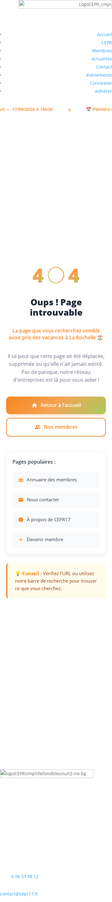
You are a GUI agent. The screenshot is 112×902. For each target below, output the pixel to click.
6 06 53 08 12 (25, 876)
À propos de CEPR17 (49, 519)
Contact (104, 67)
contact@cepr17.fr (19, 894)
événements (99, 75)
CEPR (106, 42)
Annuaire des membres (52, 479)
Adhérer (103, 91)
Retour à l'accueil (61, 405)
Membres (102, 51)
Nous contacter (43, 499)
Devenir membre (45, 539)
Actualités (101, 59)
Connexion (101, 83)
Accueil (104, 34)
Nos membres (60, 426)
